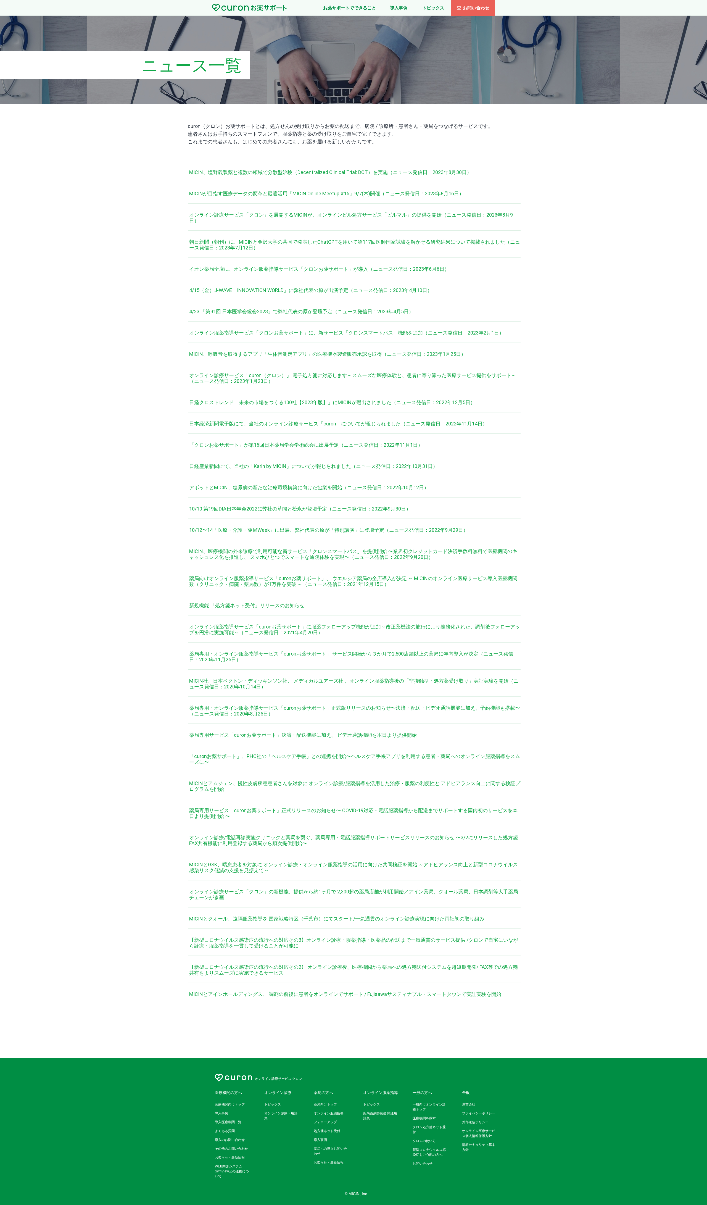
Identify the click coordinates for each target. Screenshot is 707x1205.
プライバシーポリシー (478, 1113)
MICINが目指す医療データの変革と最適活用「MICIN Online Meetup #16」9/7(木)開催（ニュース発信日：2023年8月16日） (326, 193)
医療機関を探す (424, 1118)
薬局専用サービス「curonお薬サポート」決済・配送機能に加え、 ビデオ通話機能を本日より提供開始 (303, 735)
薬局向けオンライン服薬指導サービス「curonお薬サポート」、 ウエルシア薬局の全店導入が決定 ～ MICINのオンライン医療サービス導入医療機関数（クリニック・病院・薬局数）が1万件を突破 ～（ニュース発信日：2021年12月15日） (353, 581)
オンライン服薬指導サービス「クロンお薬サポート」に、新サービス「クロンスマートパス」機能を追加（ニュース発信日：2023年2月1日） (346, 333)
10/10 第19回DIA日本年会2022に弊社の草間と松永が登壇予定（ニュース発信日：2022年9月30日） (300, 509)
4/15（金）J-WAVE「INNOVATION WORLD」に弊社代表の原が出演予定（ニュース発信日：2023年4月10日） (310, 290)
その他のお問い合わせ (231, 1149)
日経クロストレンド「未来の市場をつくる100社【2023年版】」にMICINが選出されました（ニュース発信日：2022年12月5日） (332, 402)
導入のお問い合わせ (230, 1140)
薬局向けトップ (325, 1104)
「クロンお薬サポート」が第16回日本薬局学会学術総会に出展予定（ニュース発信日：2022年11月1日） (306, 445)
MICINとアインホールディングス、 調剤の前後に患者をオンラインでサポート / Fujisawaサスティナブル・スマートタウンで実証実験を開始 (345, 994)
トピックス (272, 1104)
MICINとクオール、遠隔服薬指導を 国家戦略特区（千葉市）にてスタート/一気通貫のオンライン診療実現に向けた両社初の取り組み (336, 919)
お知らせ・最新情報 (230, 1157)
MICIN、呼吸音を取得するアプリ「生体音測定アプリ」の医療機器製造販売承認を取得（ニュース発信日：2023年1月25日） (327, 354)
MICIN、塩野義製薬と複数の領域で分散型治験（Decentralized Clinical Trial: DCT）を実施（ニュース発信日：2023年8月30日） (330, 172)
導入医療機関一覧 (228, 1122)
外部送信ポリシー (475, 1122)
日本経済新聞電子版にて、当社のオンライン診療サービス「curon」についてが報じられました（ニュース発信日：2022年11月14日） (338, 424)
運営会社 (468, 1104)
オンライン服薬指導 (329, 1113)
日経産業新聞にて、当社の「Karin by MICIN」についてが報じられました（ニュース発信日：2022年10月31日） (313, 466)
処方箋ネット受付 (327, 1131)
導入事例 (221, 1113)
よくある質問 (225, 1131)
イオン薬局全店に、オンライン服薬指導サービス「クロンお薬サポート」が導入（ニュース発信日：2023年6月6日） (319, 269)
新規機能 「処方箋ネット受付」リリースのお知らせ (247, 605)
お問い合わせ (476, 8)
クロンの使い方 (424, 1141)
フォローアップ (325, 1122)
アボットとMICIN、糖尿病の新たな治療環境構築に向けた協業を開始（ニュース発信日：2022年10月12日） (309, 487)
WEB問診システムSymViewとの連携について (232, 1171)
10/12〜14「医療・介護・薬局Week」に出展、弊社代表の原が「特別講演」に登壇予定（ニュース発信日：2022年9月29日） (328, 530)
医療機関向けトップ (230, 1104)
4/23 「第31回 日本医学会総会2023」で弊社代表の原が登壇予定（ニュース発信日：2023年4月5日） (301, 311)
